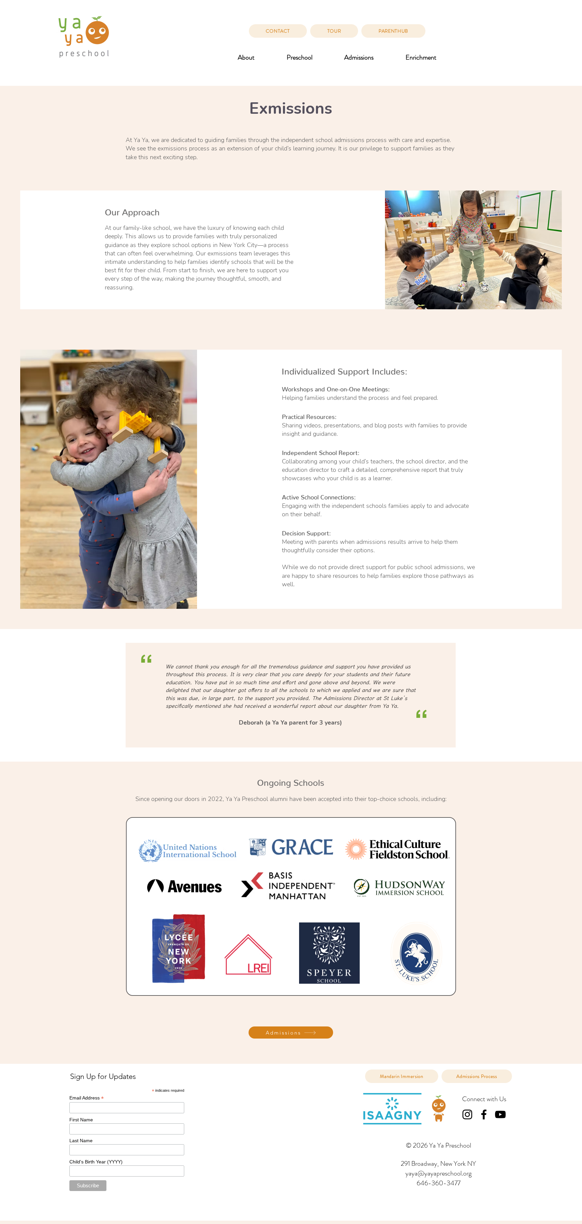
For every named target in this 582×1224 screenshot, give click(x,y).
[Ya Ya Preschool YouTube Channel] (500, 1114)
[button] (246, 57)
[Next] (555, 695)
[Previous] (27, 695)
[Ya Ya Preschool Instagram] (467, 1114)
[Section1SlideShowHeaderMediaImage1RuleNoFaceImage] (291, 744)
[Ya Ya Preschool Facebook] (483, 1114)
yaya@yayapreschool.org (439, 1173)
